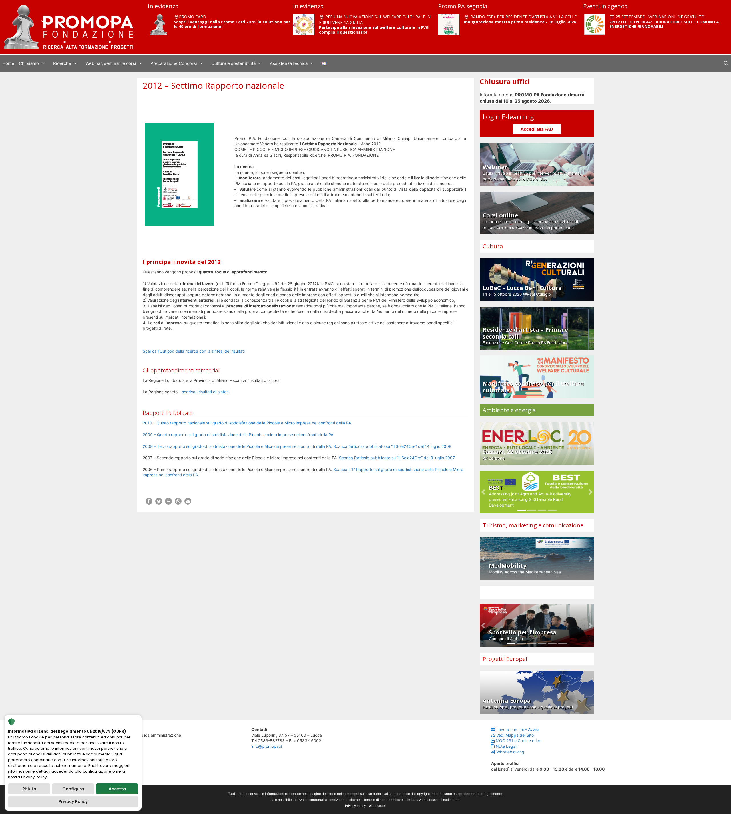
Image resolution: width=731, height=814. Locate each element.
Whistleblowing (510, 751)
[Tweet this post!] (158, 503)
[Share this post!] (149, 503)
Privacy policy (355, 806)
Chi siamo (29, 63)
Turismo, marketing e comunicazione (533, 525)
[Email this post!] (187, 503)
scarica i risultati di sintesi (205, 391)
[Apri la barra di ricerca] (726, 63)
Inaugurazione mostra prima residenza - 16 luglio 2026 (520, 22)
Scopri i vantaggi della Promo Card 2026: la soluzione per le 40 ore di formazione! (232, 24)
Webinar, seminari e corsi (110, 63)
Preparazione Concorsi (173, 63)
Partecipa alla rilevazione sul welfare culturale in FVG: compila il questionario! (374, 30)
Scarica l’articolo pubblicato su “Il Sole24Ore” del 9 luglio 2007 (397, 457)
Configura (73, 789)
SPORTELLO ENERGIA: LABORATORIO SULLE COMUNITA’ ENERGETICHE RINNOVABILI (664, 24)
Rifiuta (29, 789)
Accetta (117, 789)
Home (8, 63)
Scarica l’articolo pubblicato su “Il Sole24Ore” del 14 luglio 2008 (391, 446)
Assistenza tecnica (289, 63)
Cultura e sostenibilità (233, 63)
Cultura (493, 246)
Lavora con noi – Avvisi (517, 729)
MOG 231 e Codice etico (518, 740)
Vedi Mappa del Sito (515, 735)
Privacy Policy (73, 801)
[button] (483, 492)
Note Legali (506, 746)
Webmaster (377, 806)
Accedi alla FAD (537, 129)
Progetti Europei (505, 659)
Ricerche (62, 63)
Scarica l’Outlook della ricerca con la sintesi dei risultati (194, 351)
